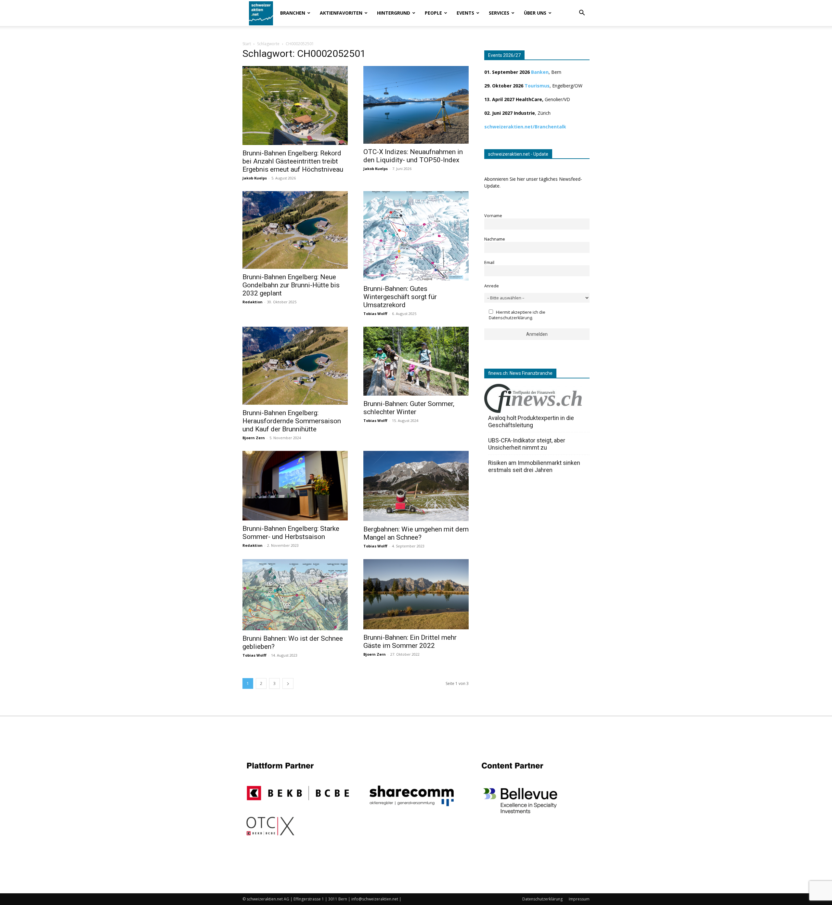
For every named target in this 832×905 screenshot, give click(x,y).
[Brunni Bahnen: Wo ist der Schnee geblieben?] (295, 594)
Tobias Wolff (375, 313)
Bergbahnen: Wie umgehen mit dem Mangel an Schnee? (416, 533)
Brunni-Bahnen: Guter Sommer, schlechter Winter (408, 408)
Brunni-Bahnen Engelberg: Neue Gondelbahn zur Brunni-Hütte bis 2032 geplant (291, 285)
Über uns (535, 13)
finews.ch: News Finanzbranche (520, 373)
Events (465, 13)
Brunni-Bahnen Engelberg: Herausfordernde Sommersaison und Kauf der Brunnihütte (291, 421)
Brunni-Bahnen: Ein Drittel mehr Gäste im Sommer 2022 (410, 641)
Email (489, 262)
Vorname (493, 215)
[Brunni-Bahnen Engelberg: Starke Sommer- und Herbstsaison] (295, 485)
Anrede (491, 286)
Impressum (579, 899)
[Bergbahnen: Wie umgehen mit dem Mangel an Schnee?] (416, 486)
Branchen (292, 13)
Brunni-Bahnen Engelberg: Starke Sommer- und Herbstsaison (290, 533)
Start (246, 43)
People (433, 13)
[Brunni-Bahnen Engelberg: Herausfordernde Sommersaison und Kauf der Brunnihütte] (295, 366)
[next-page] (287, 683)
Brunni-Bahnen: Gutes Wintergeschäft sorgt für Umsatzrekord (400, 297)
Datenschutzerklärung (542, 899)
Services (499, 13)
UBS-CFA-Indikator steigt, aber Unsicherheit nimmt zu (526, 444)
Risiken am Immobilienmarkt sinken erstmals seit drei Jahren (534, 466)
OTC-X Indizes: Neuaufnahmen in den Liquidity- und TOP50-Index (413, 156)
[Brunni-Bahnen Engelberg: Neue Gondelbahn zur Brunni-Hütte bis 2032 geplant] (295, 230)
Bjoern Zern (253, 437)
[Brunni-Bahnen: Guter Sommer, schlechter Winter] (416, 361)
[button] (582, 13)
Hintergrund (393, 13)
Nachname (494, 239)
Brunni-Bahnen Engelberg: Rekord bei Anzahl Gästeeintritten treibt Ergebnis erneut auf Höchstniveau (292, 161)
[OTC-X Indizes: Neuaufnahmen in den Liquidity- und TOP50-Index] (416, 105)
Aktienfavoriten (341, 13)
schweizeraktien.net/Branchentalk (525, 127)
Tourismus (537, 86)
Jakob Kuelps (254, 178)
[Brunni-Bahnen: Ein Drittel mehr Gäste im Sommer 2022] (416, 594)
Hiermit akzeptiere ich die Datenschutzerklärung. (517, 315)
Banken (540, 72)
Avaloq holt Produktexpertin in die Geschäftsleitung (531, 421)
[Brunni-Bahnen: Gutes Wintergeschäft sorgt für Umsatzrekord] (416, 236)
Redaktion (252, 301)
